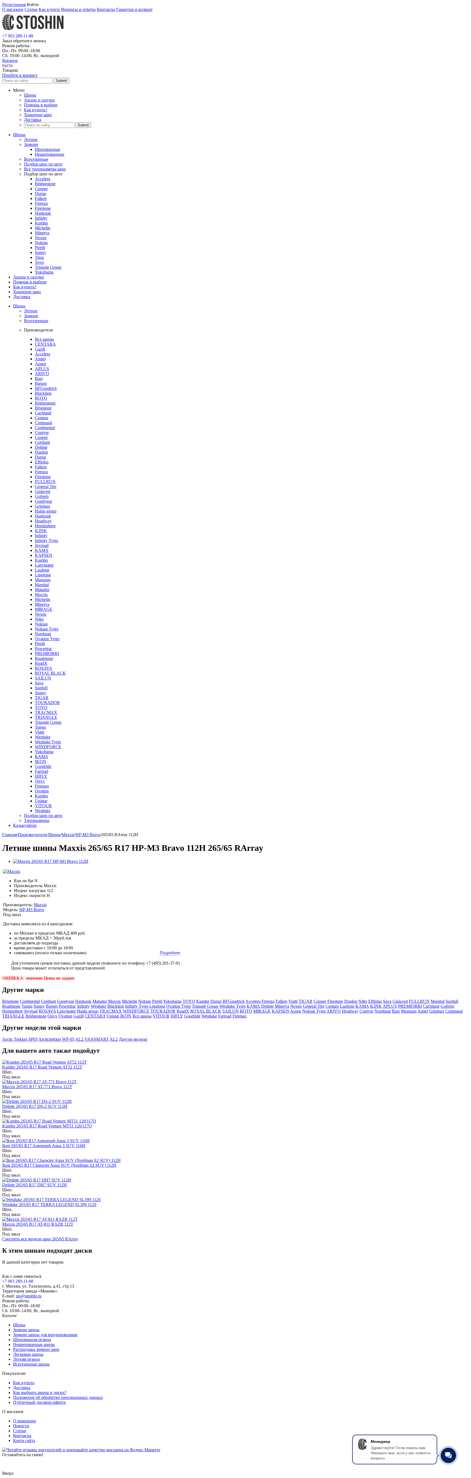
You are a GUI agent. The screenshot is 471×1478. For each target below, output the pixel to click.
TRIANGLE (46, 717)
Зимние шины (26, 1329)
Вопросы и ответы (78, 9)
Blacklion (43, 393)
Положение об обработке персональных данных (58, 1397)
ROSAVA (43, 668)
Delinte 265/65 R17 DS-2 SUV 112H (34, 1106)
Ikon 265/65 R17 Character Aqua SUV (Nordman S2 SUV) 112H (59, 1165)
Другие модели (133, 1039)
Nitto (39, 619)
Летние (31, 139)
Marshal (42, 584)
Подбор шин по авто (43, 164)
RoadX (41, 663)
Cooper (41, 188)
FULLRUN (45, 481)
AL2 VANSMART (92, 1039)
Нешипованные (49, 154)
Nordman (43, 634)
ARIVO (42, 373)
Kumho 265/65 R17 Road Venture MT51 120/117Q (47, 1126)
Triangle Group (48, 267)
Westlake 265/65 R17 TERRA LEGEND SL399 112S (49, 1204)
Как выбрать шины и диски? (40, 1392)
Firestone (43, 208)
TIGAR (42, 697)
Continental (45, 427)
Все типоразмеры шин (45, 169)
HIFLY (41, 776)
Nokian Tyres (46, 629)
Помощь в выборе (41, 105)
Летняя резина (26, 1359)
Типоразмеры (36, 820)
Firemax (42, 786)
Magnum (42, 580)
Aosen (40, 363)
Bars (39, 378)
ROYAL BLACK (50, 673)
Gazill (40, 349)
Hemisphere (45, 525)
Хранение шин (38, 114)
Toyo (39, 262)
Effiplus (42, 462)
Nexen (40, 237)
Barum (41, 383)
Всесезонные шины (31, 1364)
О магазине (12, 9)
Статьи (31, 9)
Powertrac (43, 648)
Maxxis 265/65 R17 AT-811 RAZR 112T (37, 1224)
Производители (32, 834)
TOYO (41, 707)
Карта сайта (24, 1440)
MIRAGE (43, 609)
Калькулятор (25, 825)
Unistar (41, 800)
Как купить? (35, 109)
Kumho (41, 223)
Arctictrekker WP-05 (56, 1039)
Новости (21, 1425)
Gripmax (42, 506)
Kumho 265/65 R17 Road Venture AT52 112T (42, 1067)
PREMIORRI (47, 653)
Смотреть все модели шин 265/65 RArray (40, 1239)
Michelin (42, 228)
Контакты (106, 9)
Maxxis (41, 594)
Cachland (43, 413)
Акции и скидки (39, 100)
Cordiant (42, 442)
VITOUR (43, 805)
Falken (41, 198)
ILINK (41, 530)
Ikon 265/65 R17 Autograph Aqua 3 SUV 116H (43, 1145)
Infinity (41, 218)
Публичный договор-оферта (39, 1402)
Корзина (10, 60)
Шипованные (47, 149)
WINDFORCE (48, 746)
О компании (24, 1421)
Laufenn (42, 570)
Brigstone (43, 408)
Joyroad (42, 545)
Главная (9, 834)
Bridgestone (45, 183)
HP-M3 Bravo (88, 834)
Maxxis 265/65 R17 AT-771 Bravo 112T (37, 1086)
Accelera (42, 178)
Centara (41, 417)
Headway (43, 521)
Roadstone (44, 658)
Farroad (41, 771)
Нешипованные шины (34, 1344)
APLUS (42, 368)
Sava (39, 683)
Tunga (40, 727)
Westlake (42, 737)
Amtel (40, 359)
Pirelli (40, 247)
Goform (42, 496)
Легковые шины (28, 1354)
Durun (40, 193)
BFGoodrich (46, 388)
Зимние (31, 144)
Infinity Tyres (46, 540)
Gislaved (42, 491)
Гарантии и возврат (134, 9)
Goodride (43, 766)
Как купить (49, 9)
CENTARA (45, 344)
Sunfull (41, 688)
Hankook (43, 213)
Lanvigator (44, 565)
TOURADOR (47, 702)
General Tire (45, 486)
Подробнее (170, 952)
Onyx (40, 781)
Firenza (41, 203)
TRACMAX (46, 712)
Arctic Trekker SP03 (20, 1039)
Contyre (42, 432)
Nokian (41, 242)
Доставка (32, 119)
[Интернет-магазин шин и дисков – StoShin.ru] (33, 31)
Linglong (43, 575)
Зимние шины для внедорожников (45, 1334)
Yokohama (44, 272)
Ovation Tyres (47, 638)
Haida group (45, 511)
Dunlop (41, 452)
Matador (42, 589)
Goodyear (43, 501)
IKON (40, 761)
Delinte (41, 447)
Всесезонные (36, 159)
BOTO (41, 398)
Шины (30, 95)
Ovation (42, 791)
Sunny (40, 252)
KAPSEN (43, 555)
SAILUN (43, 678)
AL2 (114, 1039)
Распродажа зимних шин (36, 1349)
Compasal (43, 422)
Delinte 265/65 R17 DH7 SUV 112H (34, 1185)
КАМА (41, 756)
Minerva (42, 233)
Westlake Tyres (48, 742)
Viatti (39, 732)
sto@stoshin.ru (28, 1296)
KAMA (42, 550)
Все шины (44, 339)
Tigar (39, 257)
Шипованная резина (32, 1339)
